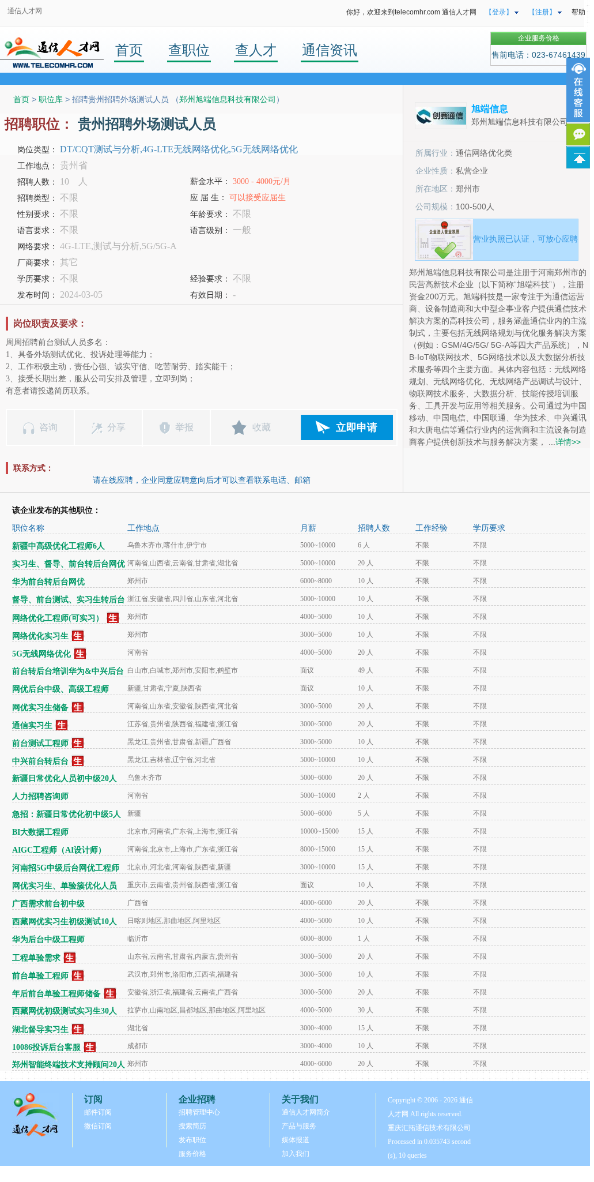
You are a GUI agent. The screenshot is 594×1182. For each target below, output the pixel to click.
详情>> (568, 441)
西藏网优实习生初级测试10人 (64, 921)
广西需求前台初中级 (48, 903)
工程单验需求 (36, 958)
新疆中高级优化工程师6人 (58, 546)
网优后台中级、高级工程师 (60, 689)
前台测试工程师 (40, 743)
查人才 (256, 50)
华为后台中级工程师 (48, 939)
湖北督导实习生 (40, 1029)
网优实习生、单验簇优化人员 (64, 885)
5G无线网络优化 (41, 654)
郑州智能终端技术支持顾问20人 (68, 1064)
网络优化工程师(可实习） (58, 618)
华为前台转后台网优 (48, 581)
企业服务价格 (538, 38)
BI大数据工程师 (40, 832)
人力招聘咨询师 (40, 796)
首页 (129, 50)
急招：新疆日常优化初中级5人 (66, 814)
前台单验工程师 (40, 975)
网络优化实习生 (40, 636)
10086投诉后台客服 (46, 1047)
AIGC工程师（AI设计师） (59, 850)
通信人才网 (24, 11)
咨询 (48, 427)
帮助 (578, 12)
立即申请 (356, 427)
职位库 (51, 99)
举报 (184, 427)
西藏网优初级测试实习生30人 (64, 1011)
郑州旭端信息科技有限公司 (227, 99)
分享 (116, 427)
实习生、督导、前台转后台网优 (68, 564)
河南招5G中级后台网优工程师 (65, 868)
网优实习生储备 (40, 707)
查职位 (189, 50)
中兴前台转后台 (40, 761)
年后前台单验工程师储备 (56, 993)
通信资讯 (329, 50)
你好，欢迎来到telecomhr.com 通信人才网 (411, 12)
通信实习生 (32, 725)
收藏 (261, 427)
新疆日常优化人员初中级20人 (64, 778)
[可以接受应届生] (113, 618)
